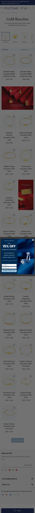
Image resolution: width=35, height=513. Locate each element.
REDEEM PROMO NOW (9, 271)
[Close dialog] (33, 240)
